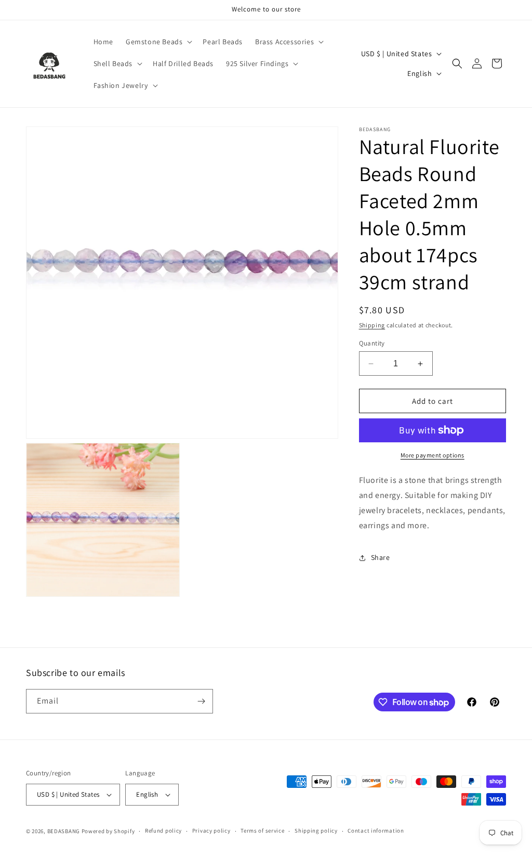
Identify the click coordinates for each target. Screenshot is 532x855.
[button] (157, 42)
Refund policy (163, 830)
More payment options (432, 455)
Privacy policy (211, 830)
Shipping (372, 325)
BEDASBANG (63, 831)
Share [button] (380, 557)
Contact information (376, 830)
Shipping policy (316, 830)
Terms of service (262, 830)
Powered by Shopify (108, 831)
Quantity (372, 343)
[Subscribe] (201, 701)
